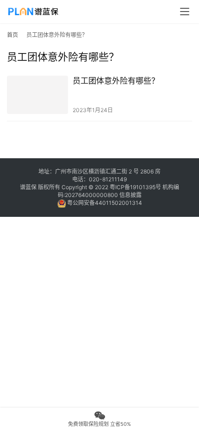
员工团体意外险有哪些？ (116, 80)
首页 (12, 34)
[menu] (184, 11)
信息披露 (130, 194)
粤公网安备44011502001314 (104, 202)
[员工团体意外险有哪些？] (37, 95)
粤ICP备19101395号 (135, 187)
